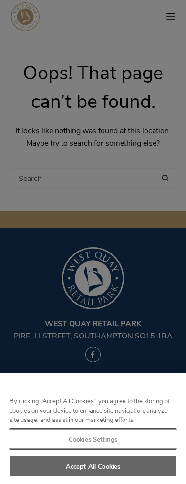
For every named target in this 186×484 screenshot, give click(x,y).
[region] (93, 428)
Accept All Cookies (93, 466)
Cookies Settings (93, 439)
